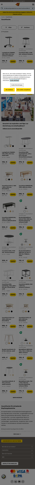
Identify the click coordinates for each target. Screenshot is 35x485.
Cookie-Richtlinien (14, 80)
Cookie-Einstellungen (17, 85)
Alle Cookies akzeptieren (23, 89)
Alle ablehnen (9, 89)
